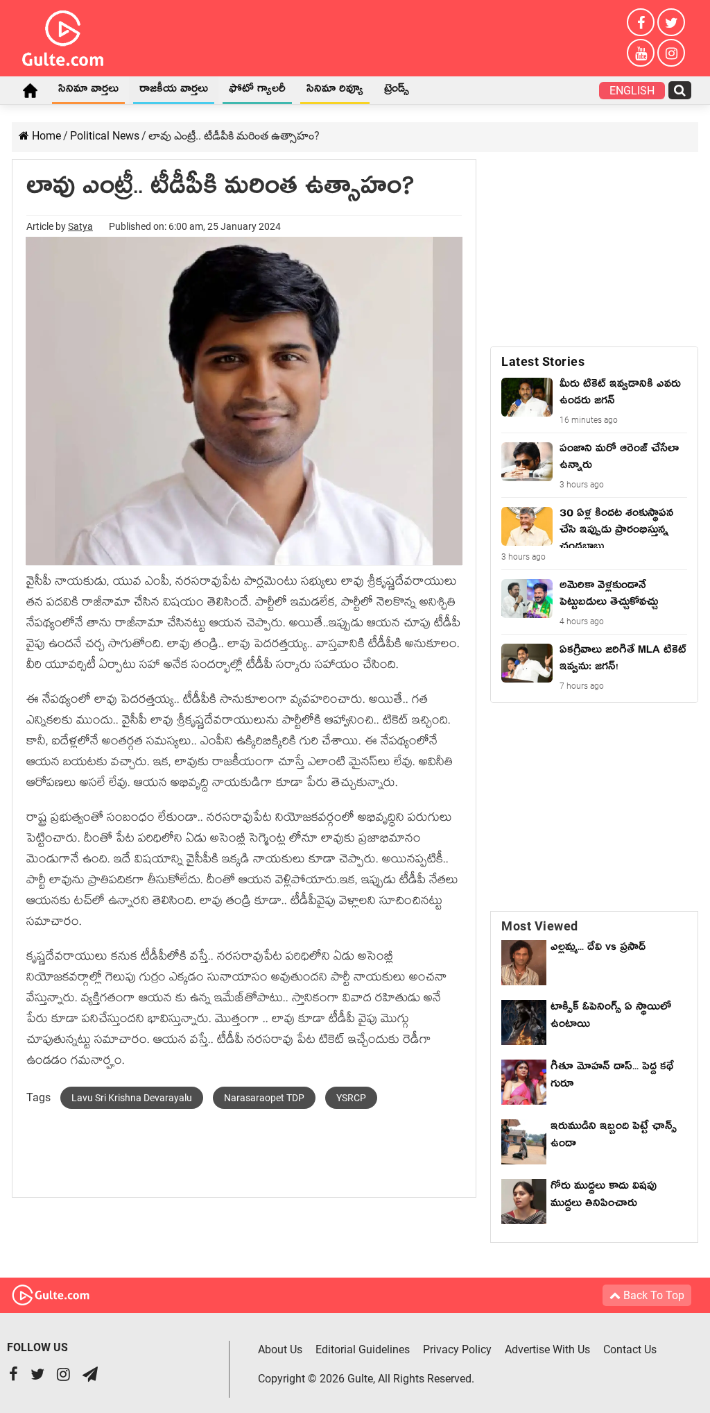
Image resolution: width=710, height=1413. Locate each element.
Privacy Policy (457, 1349)
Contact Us (630, 1349)
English (632, 90)
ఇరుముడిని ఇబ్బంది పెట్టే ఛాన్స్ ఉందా (614, 1137)
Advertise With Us (547, 1349)
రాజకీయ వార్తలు (173, 91)
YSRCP (351, 1097)
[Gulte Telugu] (62, 35)
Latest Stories (543, 361)
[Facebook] (641, 22)
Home (30, 90)
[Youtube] (641, 53)
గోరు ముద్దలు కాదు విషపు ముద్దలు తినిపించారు (604, 1197)
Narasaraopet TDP (264, 1097)
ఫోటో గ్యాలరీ (257, 91)
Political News (104, 135)
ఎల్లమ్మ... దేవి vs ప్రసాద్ (598, 949)
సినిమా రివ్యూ (334, 91)
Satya (80, 226)
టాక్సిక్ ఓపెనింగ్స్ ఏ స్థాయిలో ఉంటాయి (611, 1017)
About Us (280, 1349)
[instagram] (671, 53)
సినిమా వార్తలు (88, 91)
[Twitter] (671, 22)
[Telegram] (90, 1375)
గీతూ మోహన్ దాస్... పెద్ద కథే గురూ (612, 1077)
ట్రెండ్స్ (396, 91)
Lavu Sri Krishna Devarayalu (131, 1097)
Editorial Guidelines (362, 1349)
